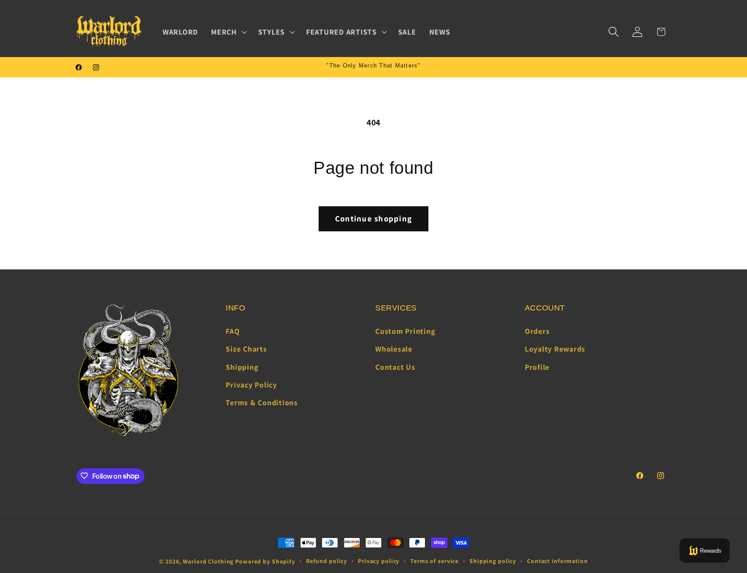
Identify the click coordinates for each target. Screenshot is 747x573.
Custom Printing (405, 331)
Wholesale (393, 349)
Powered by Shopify (265, 561)
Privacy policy (378, 561)
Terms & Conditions (262, 402)
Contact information (557, 561)
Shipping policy (492, 561)
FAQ (232, 331)
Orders (537, 331)
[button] (228, 32)
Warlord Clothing (208, 561)
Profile (537, 367)
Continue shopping (373, 218)
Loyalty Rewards (555, 349)
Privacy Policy (251, 385)
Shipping (242, 367)
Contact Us (395, 367)
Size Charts (246, 349)
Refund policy (326, 561)
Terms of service (434, 561)
